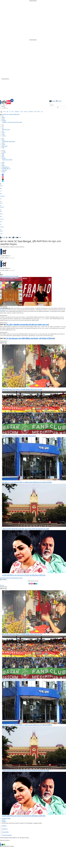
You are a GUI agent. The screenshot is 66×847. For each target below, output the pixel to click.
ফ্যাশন (11, 122)
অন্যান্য (8, 129)
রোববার (3, 162)
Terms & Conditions (7, 835)
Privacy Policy (5, 832)
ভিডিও (3, 156)
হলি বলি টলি (4, 141)
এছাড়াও (1, 233)
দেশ (10, 111)
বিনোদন (25, 111)
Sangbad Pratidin (6, 818)
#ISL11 (3, 117)
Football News (3, 578)
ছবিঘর (35, 111)
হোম (2, 116)
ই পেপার (3, 150)
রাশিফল (38, 111)
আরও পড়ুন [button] (2, 585)
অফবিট (3, 132)
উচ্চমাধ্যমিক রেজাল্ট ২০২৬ (6, 168)
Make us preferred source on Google (9, 276)
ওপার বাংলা (4, 136)
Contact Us (4, 829)
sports (3, 820)
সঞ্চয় (41, 111)
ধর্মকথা (3, 134)
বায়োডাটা (3, 144)
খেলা (21, 111)
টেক (15, 122)
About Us (4, 825)
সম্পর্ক (8, 122)
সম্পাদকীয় (3, 158)
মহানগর (4, 111)
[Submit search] (57, 107)
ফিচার (3, 164)
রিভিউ (7, 141)
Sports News (19, 578)
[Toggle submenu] (0, 201)
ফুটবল (6, 129)
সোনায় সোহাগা (4, 170)
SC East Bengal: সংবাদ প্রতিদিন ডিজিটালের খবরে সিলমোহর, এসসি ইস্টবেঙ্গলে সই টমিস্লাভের (30, 338)
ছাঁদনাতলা (3, 171)
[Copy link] (2, 260)
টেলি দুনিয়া (13, 141)
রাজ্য (7, 111)
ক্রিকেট (3, 129)
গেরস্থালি (20, 122)
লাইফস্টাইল (30, 111)
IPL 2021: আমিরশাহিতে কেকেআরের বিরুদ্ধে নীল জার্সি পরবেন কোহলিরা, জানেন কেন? (27, 324)
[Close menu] (0, 183)
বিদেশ (12, 111)
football (4, 821)
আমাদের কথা (4, 159)
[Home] (7, 101)
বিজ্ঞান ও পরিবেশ (4, 146)
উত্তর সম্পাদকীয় (9, 159)
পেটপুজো (13, 122)
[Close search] (49, 103)
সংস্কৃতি (9, 141)
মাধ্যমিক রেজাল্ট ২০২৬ (5, 167)
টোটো (17, 122)
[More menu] (65, 111)
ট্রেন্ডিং (3, 153)
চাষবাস (3, 147)
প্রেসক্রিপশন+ (16, 111)
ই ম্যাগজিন (4, 152)
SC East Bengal (12, 578)
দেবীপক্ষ (3, 165)
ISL (8, 578)
